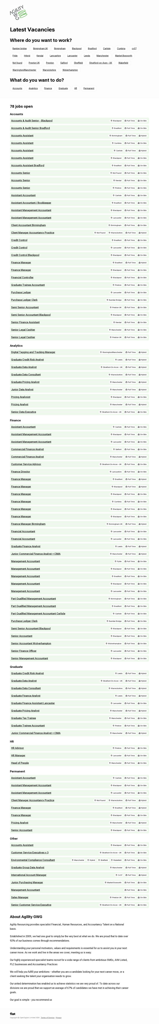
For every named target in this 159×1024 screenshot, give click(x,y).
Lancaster (72, 55)
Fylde (15, 55)
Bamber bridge (20, 48)
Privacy (58, 1018)
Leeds (87, 55)
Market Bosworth (123, 55)
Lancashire (55, 55)
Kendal (40, 55)
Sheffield (78, 63)
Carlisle (107, 48)
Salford (64, 63)
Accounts (17, 88)
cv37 (134, 48)
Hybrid (27, 55)
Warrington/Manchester (24, 70)
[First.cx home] (12, 1014)
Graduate (63, 88)
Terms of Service (48, 1018)
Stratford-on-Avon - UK (100, 63)
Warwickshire (49, 70)
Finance (48, 88)
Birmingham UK (40, 48)
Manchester (103, 55)
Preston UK (34, 63)
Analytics (33, 88)
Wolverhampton (70, 70)
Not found (17, 63)
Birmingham (60, 48)
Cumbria (121, 48)
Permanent (89, 88)
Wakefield (123, 63)
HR (75, 88)
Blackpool (77, 48)
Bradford (92, 48)
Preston (50, 63)
